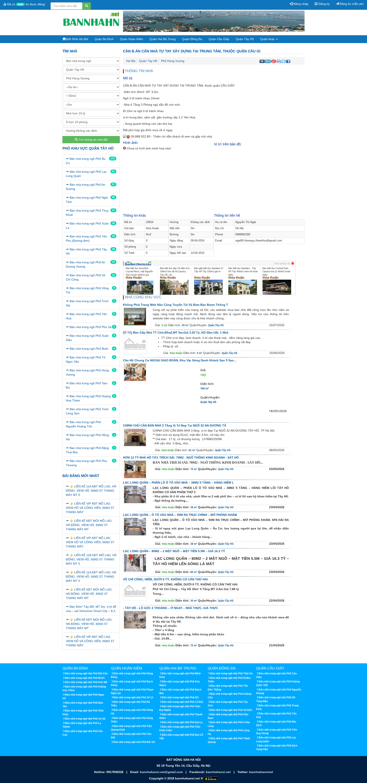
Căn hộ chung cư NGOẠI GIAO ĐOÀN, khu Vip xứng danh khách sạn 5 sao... (179, 360)
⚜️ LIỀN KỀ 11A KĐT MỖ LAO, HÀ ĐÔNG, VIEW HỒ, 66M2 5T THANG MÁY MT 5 (91, 491)
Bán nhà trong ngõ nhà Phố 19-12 (133, 697)
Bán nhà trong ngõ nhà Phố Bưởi (84, 677)
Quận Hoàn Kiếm (131, 39)
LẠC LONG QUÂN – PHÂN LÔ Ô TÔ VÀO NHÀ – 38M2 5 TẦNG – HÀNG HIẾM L (178, 482)
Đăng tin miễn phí (351, 4)
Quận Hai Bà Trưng (163, 39)
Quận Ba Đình (104, 39)
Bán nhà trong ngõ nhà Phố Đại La (182, 722)
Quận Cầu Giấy (219, 39)
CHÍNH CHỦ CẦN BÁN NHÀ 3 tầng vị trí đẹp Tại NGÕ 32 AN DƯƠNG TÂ (174, 425)
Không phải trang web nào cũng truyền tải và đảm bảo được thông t (175, 304)
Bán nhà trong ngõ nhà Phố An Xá (85, 718)
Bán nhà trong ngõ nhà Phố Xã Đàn (231, 710)
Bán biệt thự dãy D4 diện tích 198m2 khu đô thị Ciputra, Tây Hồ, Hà (175, 271)
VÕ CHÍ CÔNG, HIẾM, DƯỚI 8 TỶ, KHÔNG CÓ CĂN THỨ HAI (165, 579)
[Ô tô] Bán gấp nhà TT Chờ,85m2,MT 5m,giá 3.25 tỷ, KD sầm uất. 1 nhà (175, 332)
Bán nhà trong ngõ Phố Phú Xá (91, 327)
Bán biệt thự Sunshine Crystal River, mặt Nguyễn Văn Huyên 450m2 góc (139, 271)
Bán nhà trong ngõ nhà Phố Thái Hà (231, 673)
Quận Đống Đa (192, 39)
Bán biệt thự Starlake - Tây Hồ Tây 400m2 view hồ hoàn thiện (243, 271)
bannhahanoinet (261, 772)
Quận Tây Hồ (245, 39)
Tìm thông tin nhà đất (92, 139)
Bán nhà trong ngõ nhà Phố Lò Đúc (182, 701)
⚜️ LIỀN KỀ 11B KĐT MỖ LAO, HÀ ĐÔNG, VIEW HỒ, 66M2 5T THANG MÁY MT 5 (91, 559)
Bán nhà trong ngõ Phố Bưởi (89, 348)
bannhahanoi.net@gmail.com (162, 772)
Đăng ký (324, 4)
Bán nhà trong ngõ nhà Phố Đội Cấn (86, 673)
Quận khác (268, 39)
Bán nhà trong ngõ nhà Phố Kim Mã (86, 682)
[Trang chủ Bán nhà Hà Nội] (91, 21)
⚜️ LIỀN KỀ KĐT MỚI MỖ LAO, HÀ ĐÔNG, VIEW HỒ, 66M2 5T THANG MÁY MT (89, 525)
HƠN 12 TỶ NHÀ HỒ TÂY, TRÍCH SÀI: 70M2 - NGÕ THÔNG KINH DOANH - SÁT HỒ (181, 457)
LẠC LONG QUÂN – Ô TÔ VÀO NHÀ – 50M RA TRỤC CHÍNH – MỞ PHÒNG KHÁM (180, 514)
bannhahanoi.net (218, 772)
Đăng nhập (300, 4)
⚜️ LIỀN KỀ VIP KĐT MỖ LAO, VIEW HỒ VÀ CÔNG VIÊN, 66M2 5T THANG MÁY (90, 508)
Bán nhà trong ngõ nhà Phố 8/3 (180, 697)
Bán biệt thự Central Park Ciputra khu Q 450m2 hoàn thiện (276, 271)
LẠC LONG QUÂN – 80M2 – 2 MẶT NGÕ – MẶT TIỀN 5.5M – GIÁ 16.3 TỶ (174, 551)
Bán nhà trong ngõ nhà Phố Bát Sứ (134, 742)
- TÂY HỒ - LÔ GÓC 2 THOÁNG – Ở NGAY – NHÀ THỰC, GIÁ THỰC (170, 608)
